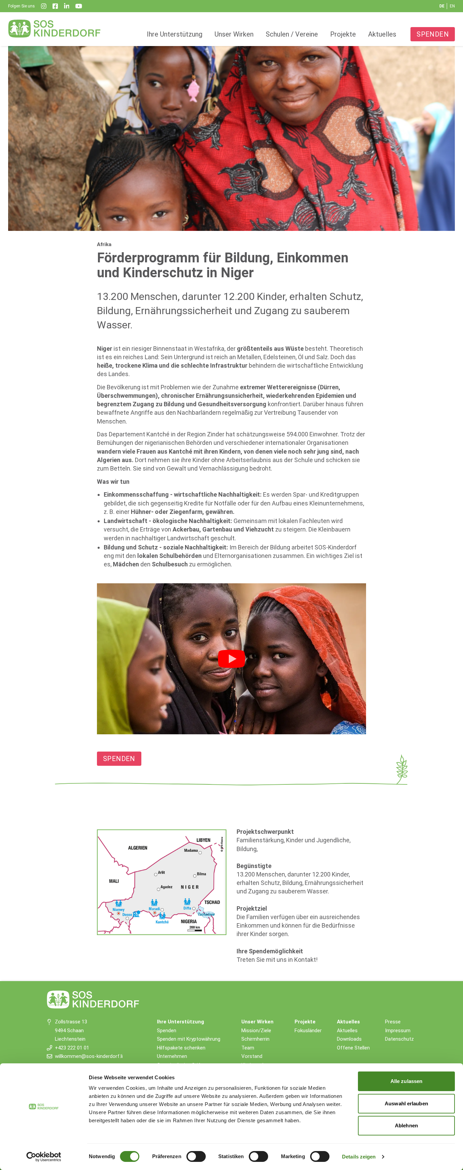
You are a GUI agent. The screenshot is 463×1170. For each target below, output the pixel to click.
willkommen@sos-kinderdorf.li (89, 1056)
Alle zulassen (406, 1081)
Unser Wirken (234, 34)
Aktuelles (382, 34)
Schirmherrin (255, 1039)
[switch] (196, 1156)
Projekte (343, 34)
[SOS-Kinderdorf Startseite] (54, 28)
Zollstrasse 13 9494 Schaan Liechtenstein (71, 1030)
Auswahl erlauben (406, 1103)
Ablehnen (406, 1125)
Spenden (433, 34)
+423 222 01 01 (72, 1048)
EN (452, 6)
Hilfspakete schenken (181, 1048)
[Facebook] (55, 6)
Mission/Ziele (256, 1030)
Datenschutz (399, 1039)
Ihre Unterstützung (174, 34)
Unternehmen (172, 1056)
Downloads (349, 1039)
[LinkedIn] (67, 6)
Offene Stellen (353, 1048)
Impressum (397, 1030)
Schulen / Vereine (292, 34)
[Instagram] (43, 6)
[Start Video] (231, 659)
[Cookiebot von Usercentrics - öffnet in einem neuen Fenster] (44, 1157)
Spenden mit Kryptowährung (188, 1039)
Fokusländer (308, 1030)
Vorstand (251, 1056)
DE (441, 6)
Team (247, 1048)
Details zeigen (359, 1157)
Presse (393, 1022)
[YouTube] (78, 6)
